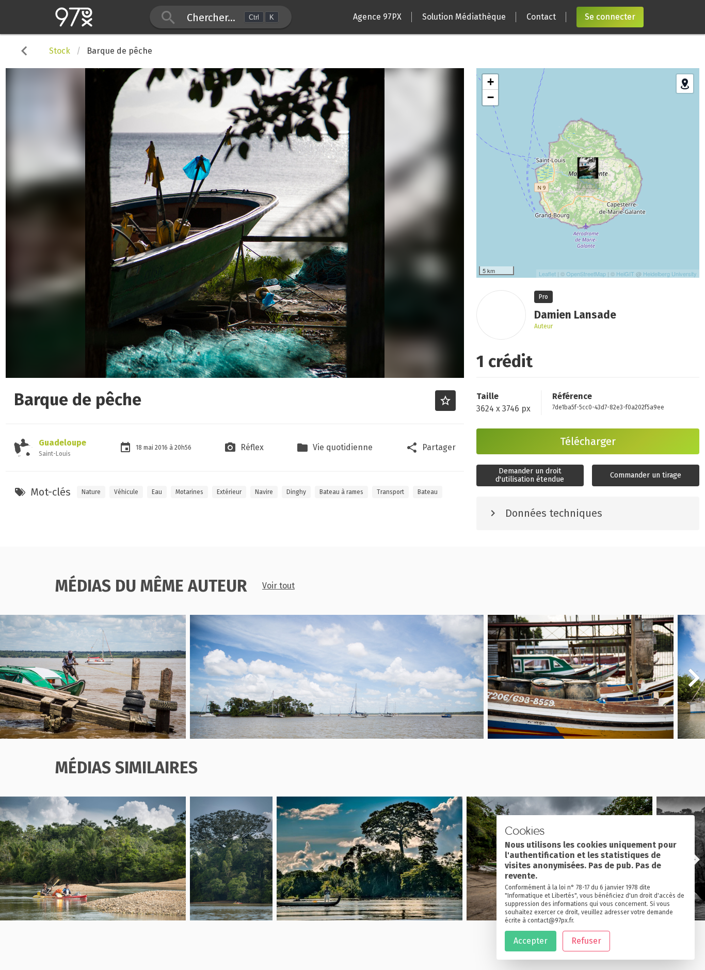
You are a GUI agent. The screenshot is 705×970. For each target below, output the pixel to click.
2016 (162, 447)
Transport (390, 492)
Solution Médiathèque (464, 17)
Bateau (428, 492)
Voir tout (278, 586)
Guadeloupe (62, 443)
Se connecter (610, 17)
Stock (59, 51)
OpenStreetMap (586, 273)
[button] (693, 683)
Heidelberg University (670, 273)
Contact (541, 17)
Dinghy (296, 492)
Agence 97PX (377, 17)
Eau (157, 492)
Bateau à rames (341, 492)
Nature (91, 492)
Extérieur (229, 492)
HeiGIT (625, 273)
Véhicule (126, 492)
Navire (264, 492)
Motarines (189, 492)
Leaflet (547, 273)
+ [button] (490, 81)
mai (149, 447)
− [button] (490, 97)
